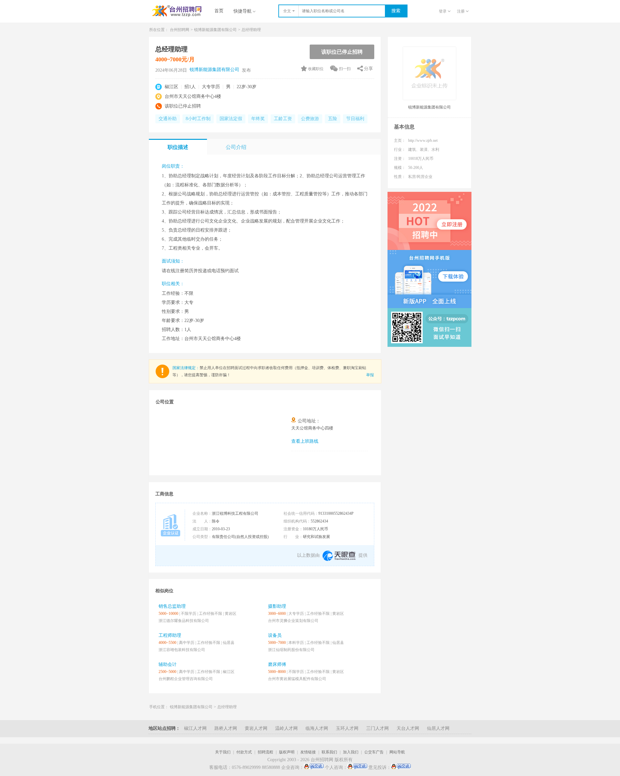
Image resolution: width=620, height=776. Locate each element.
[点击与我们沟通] (314, 767)
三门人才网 (377, 728)
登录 (443, 11)
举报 (370, 375)
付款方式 (244, 752)
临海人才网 (316, 728)
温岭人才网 (286, 728)
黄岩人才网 (256, 728)
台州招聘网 (179, 29)
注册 (461, 11)
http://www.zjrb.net (423, 140)
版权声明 (286, 752)
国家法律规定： (186, 368)
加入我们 (350, 752)
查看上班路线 (304, 441)
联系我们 (329, 752)
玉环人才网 (347, 728)
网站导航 (397, 752)
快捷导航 (242, 11)
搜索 (395, 10)
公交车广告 (374, 752)
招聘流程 (265, 752)
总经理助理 (227, 707)
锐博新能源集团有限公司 (215, 29)
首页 (218, 10)
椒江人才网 (195, 728)
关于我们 (223, 752)
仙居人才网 (438, 728)
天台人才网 (408, 728)
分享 (368, 68)
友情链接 (308, 752)
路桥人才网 (225, 728)
